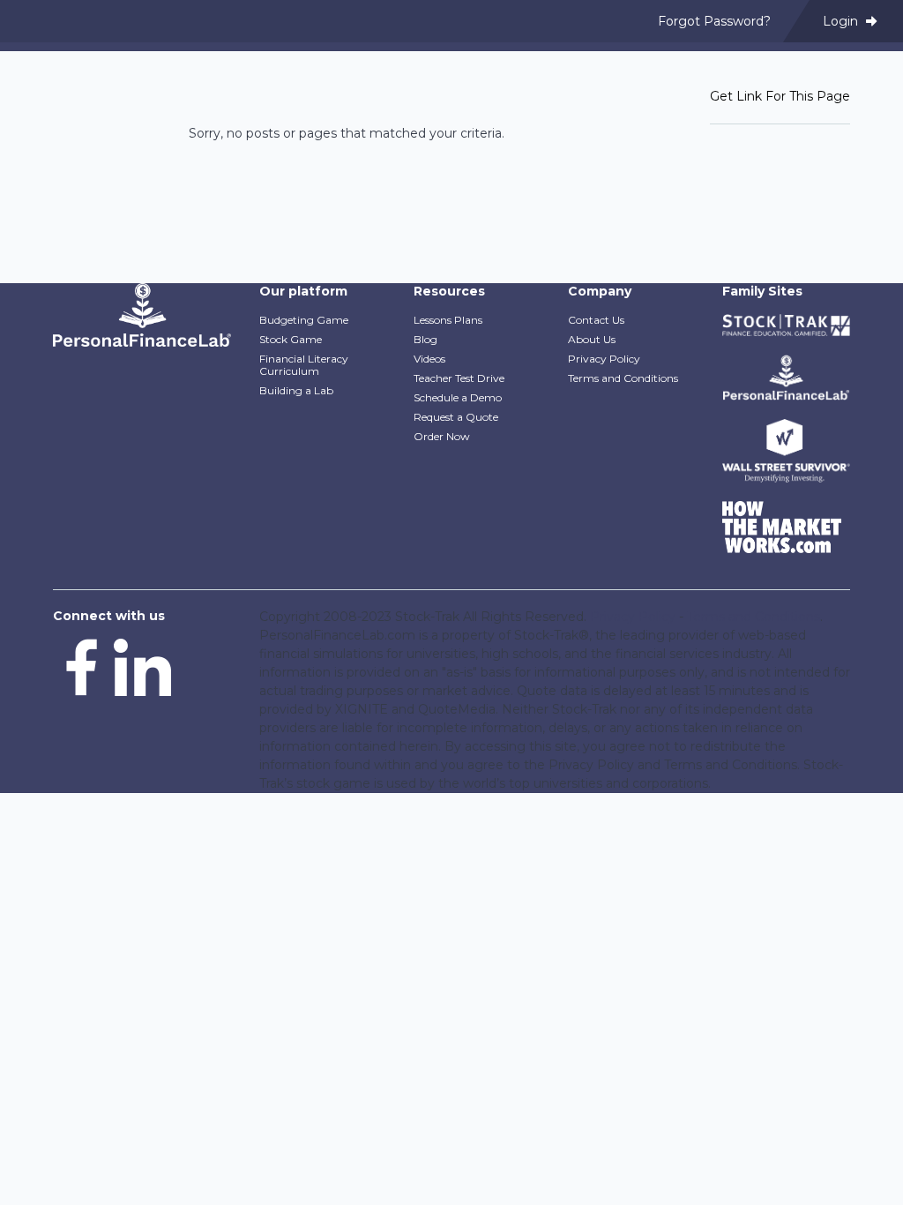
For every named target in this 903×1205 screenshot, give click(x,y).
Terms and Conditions (623, 378)
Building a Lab (296, 390)
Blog (425, 339)
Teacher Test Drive (459, 378)
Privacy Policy (604, 358)
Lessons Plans (448, 319)
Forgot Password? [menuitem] (714, 21)
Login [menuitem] (842, 21)
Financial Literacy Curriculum (303, 365)
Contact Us (596, 319)
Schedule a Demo (458, 397)
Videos (429, 358)
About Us (592, 339)
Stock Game (290, 339)
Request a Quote (456, 416)
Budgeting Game (303, 319)
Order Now (442, 436)
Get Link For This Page (780, 96)
